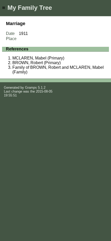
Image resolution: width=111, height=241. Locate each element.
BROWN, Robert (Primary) (36, 63)
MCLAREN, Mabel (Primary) (38, 58)
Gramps (31, 87)
